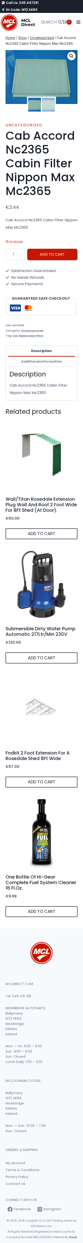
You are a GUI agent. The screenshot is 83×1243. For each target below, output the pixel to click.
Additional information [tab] (41, 361)
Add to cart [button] (41, 533)
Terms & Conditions (22, 1169)
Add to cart (52, 254)
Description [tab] (41, 351)
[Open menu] (78, 22)
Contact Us (15, 1183)
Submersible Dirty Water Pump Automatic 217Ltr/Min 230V (40, 631)
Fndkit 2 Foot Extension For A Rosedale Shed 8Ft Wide (38, 756)
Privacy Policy (17, 1176)
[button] (71, 56)
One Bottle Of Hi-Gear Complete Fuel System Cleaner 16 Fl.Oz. (41, 882)
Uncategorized (24, 125)
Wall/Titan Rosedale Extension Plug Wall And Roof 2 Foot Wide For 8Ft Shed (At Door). (41, 504)
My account (16, 1162)
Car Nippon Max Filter (28, 335)
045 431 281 (21, 996)
